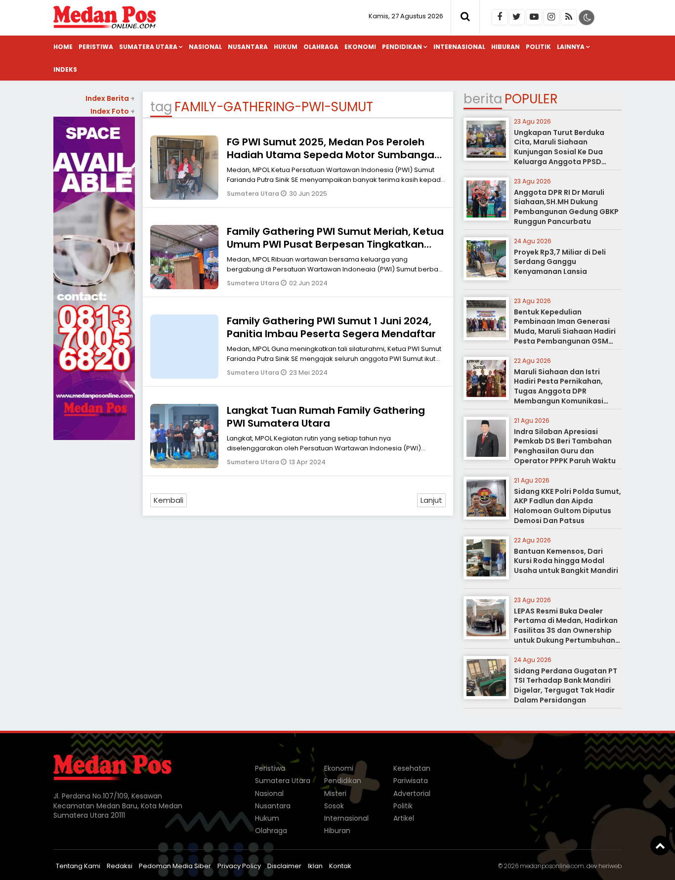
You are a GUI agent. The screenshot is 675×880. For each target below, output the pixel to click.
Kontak (340, 866)
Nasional (205, 47)
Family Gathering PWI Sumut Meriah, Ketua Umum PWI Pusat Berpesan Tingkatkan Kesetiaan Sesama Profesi (335, 244)
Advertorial (411, 793)
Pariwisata (410, 781)
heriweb (610, 866)
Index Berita (110, 98)
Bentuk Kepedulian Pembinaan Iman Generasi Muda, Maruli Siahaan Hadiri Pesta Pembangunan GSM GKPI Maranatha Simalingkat (566, 331)
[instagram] (551, 17)
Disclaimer (284, 866)
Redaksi (119, 866)
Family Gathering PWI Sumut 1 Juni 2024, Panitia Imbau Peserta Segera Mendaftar (331, 327)
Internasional (459, 47)
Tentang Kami (78, 866)
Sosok (334, 806)
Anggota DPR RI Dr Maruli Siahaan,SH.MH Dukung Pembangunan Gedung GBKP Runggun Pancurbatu (566, 206)
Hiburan (505, 47)
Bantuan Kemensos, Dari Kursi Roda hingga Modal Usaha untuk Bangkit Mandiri (566, 560)
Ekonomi (360, 47)
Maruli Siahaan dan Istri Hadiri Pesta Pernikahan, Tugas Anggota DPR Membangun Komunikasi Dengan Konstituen (558, 391)
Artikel (403, 818)
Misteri (335, 793)
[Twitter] (516, 17)
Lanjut (431, 500)
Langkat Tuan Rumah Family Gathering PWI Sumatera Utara (326, 416)
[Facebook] (499, 17)
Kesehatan (411, 768)
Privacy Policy (239, 866)
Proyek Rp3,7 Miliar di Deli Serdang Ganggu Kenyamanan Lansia (560, 261)
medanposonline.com (552, 866)
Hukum (285, 47)
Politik (538, 47)
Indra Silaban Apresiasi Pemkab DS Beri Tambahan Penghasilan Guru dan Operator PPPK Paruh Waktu (565, 446)
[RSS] (568, 17)
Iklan (315, 866)
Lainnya (571, 47)
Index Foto (112, 111)
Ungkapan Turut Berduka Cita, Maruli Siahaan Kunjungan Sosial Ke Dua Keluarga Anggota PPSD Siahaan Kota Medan (559, 152)
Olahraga (320, 47)
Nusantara (248, 47)
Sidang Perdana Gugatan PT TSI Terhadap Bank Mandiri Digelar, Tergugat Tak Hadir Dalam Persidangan (565, 685)
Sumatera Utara (148, 47)
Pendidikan (402, 47)
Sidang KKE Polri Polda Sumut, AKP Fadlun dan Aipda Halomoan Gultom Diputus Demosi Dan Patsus (567, 506)
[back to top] (660, 845)
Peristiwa (96, 47)
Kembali (168, 500)
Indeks (65, 69)
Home (63, 47)
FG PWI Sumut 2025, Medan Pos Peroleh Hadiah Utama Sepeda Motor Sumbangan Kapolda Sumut (334, 155)
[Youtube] (534, 17)
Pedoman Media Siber (175, 866)
